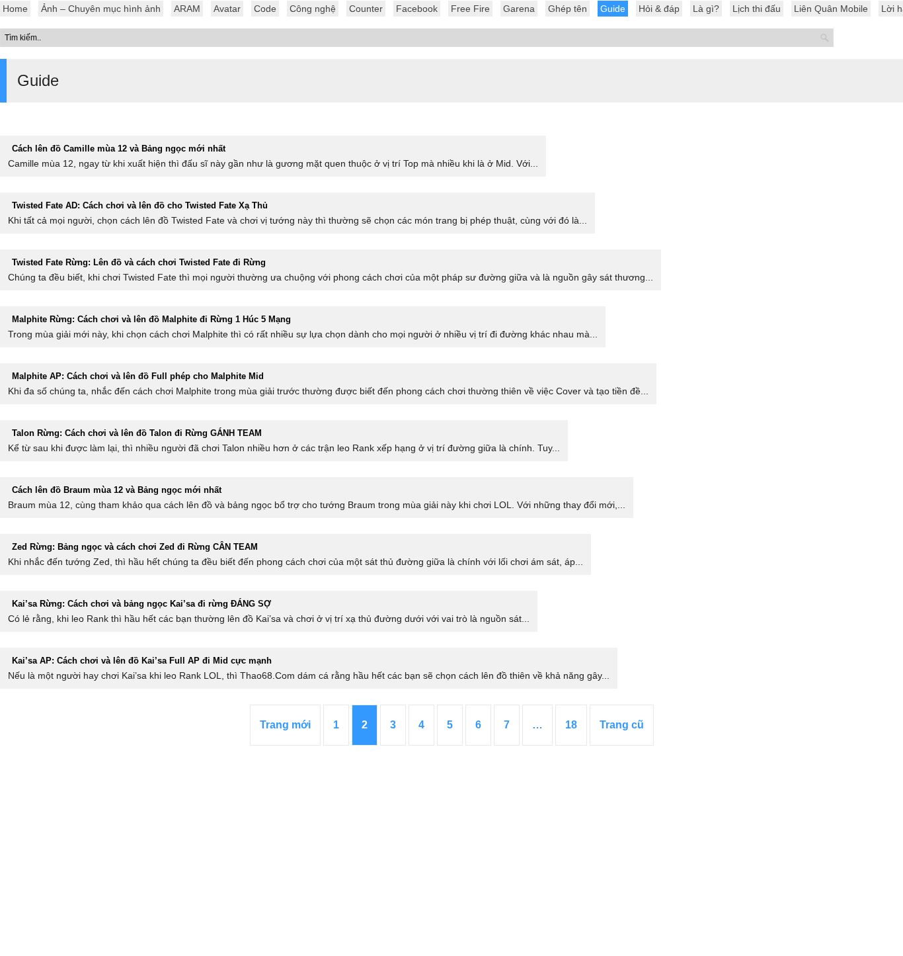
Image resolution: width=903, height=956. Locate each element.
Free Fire (470, 8)
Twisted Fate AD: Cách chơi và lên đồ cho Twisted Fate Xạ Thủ (140, 205)
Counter (366, 8)
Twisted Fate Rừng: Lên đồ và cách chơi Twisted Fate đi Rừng (139, 262)
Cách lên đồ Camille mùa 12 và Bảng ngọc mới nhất (118, 148)
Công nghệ (313, 8)
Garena (519, 8)
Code (265, 8)
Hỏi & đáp (659, 8)
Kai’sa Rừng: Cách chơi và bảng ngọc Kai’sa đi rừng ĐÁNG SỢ (141, 604)
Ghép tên (567, 8)
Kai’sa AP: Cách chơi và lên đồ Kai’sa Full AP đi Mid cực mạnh (142, 661)
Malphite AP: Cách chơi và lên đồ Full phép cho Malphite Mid (138, 376)
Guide (612, 8)
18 (571, 724)
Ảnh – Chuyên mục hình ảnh (101, 8)
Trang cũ (622, 724)
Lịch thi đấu (756, 8)
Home (15, 8)
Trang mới (285, 724)
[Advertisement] (451, 856)
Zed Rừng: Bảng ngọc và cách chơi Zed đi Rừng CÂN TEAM (135, 547)
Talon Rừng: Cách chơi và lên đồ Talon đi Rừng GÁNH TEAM (137, 433)
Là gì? (706, 8)
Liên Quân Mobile (831, 8)
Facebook (417, 8)
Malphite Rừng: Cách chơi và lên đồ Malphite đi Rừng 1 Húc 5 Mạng (151, 319)
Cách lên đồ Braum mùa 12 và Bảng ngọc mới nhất (116, 490)
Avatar (227, 8)
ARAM (187, 8)
